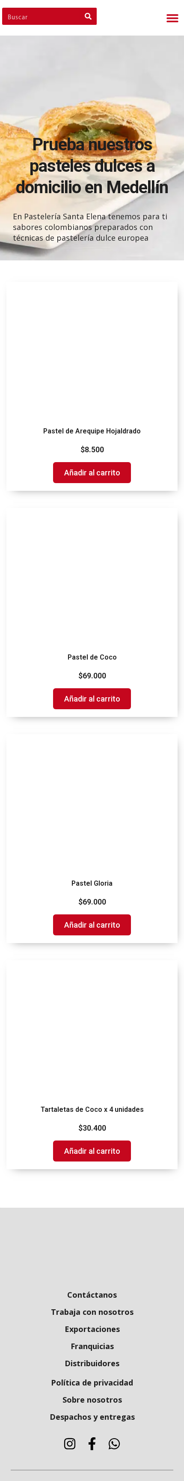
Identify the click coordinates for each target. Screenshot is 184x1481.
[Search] (88, 16)
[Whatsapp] (114, 1443)
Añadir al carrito (92, 472)
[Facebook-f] (92, 1443)
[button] (172, 17)
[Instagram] (69, 1443)
